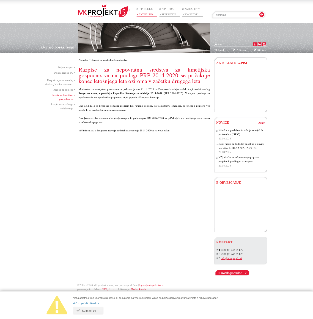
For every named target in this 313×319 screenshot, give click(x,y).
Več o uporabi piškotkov (86, 303)
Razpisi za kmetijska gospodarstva (109, 59)
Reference (169, 14)
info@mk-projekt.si (231, 258)
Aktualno (146, 14)
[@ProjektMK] (255, 44)
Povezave (191, 14)
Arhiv (261, 122)
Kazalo (221, 50)
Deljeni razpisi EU (63, 72)
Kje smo (261, 50)
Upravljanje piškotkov (151, 285)
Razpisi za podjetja (63, 89)
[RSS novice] (264, 44)
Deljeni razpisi (65, 67)
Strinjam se (89, 310)
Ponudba (168, 9)
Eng (220, 44)
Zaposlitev (192, 9)
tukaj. (167, 130)
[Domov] (104, 8)
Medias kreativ (138, 289)
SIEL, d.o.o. (108, 289)
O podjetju (146, 9)
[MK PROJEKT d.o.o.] (260, 44)
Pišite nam (241, 50)
